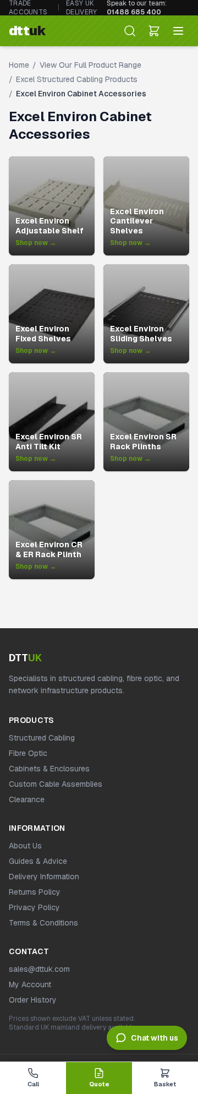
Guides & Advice (38, 861)
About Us (25, 846)
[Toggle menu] (178, 31)
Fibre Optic (28, 753)
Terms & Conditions (43, 923)
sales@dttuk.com (39, 969)
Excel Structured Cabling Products (77, 79)
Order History (33, 1000)
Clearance (27, 799)
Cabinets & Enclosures (49, 769)
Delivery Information (44, 876)
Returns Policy (35, 892)
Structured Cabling (42, 738)
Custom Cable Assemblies (55, 784)
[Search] (130, 31)
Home (19, 65)
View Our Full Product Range (90, 65)
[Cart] (154, 31)
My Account (30, 984)
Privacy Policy (34, 907)
